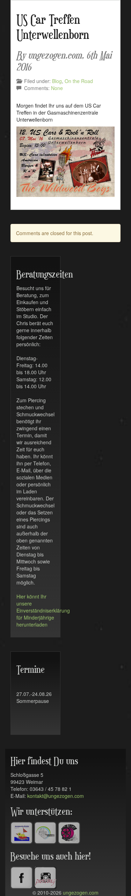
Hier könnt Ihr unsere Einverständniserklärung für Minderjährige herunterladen (43, 610)
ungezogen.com (81, 892)
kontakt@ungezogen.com (55, 795)
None (57, 87)
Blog (57, 80)
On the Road (79, 80)
